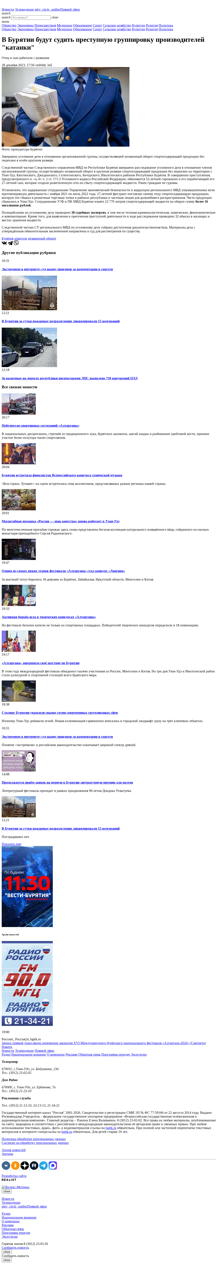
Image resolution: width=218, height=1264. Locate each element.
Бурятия (7, 238)
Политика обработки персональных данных (34, 1139)
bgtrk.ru (111, 1128)
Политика (166, 25)
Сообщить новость (15, 1247)
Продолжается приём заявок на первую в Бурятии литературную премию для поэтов (67, 782)
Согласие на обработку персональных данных (35, 1143)
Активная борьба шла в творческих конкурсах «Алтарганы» (49, 617)
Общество (9, 25)
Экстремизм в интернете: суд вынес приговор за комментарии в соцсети (57, 269)
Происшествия (45, 25)
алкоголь (20, 238)
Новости (8, 9)
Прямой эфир (57, 9)
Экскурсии (139, 1054)
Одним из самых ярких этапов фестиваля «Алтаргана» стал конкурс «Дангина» (63, 571)
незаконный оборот (42, 238)
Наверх (7, 1047)
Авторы (7, 1154)
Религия (152, 25)
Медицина (64, 25)
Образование (82, 25)
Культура (138, 25)
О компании (56, 1054)
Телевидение (24, 9)
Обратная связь (89, 1054)
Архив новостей (14, 1150)
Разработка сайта (14, 1176)
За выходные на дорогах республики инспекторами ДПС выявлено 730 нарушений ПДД (70, 378)
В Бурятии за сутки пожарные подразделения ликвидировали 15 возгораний (61, 321)
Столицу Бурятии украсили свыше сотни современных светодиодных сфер (60, 712)
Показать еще (11, 844)
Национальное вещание (28, 1054)
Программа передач (115, 1054)
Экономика (25, 25)
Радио (6, 1054)
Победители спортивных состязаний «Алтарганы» (40, 425)
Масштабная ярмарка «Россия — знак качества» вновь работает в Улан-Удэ (60, 521)
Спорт (97, 25)
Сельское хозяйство (117, 25)
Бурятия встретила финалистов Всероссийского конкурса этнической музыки (62, 475)
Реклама (71, 1054)
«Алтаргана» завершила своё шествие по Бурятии (40, 663)
